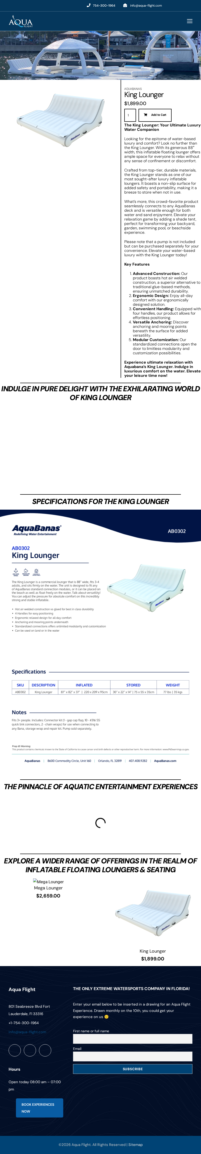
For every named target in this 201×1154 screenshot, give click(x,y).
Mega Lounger (48, 888)
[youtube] (181, 5)
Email (77, 1048)
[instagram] (190, 5)
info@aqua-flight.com (146, 5)
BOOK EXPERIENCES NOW (38, 1108)
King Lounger (153, 951)
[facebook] (172, 5)
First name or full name (91, 1031)
